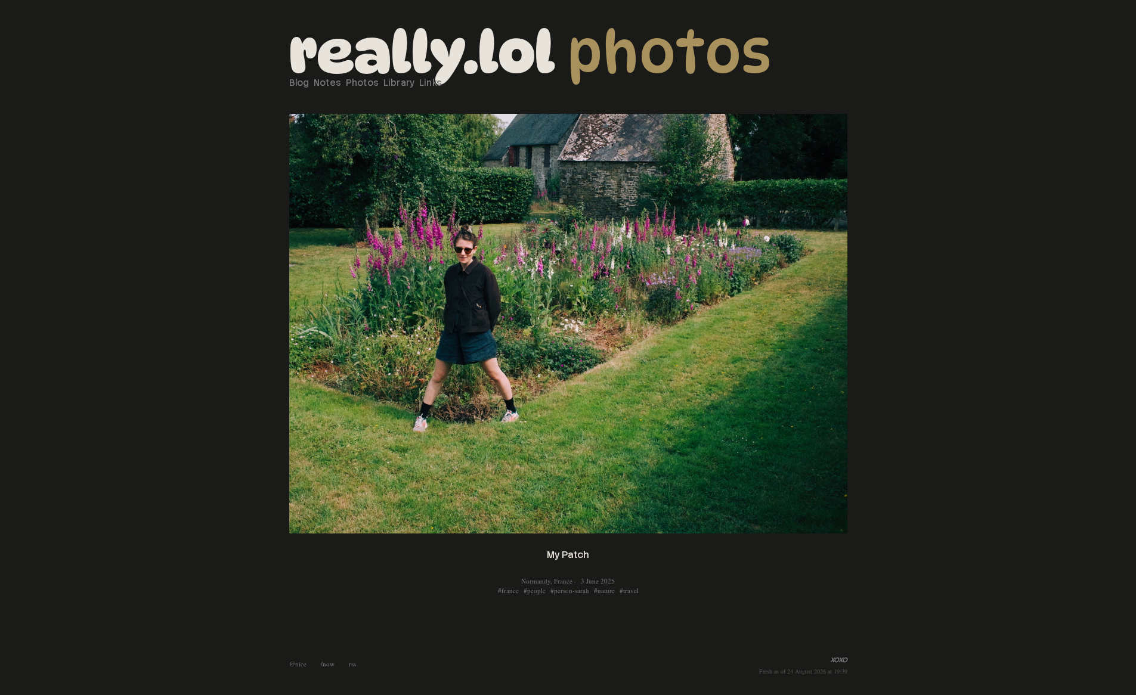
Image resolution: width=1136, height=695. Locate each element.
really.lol (422, 52)
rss (352, 663)
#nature (604, 590)
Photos (669, 52)
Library (399, 83)
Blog (299, 83)
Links (430, 83)
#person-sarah (569, 590)
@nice (298, 663)
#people (535, 590)
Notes (328, 83)
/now (328, 663)
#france (508, 590)
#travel (629, 590)
